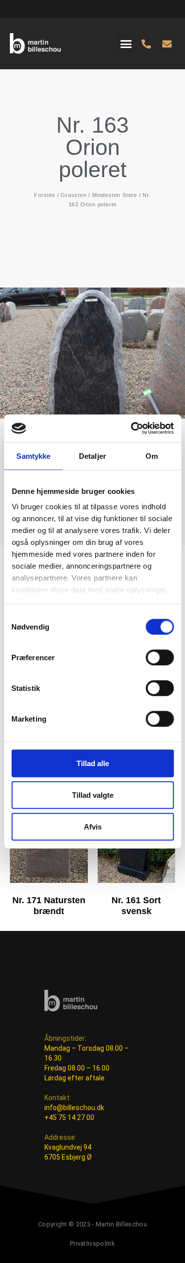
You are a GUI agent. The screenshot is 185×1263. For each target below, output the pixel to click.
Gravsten (73, 195)
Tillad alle (92, 763)
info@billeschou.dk (74, 1108)
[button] (126, 43)
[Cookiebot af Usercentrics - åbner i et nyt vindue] (132, 428)
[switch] (160, 657)
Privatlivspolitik (92, 1243)
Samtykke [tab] (33, 455)
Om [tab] (152, 455)
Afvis (93, 826)
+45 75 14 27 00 (69, 1117)
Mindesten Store (114, 195)
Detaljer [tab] (92, 455)
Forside (44, 195)
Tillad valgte (92, 794)
